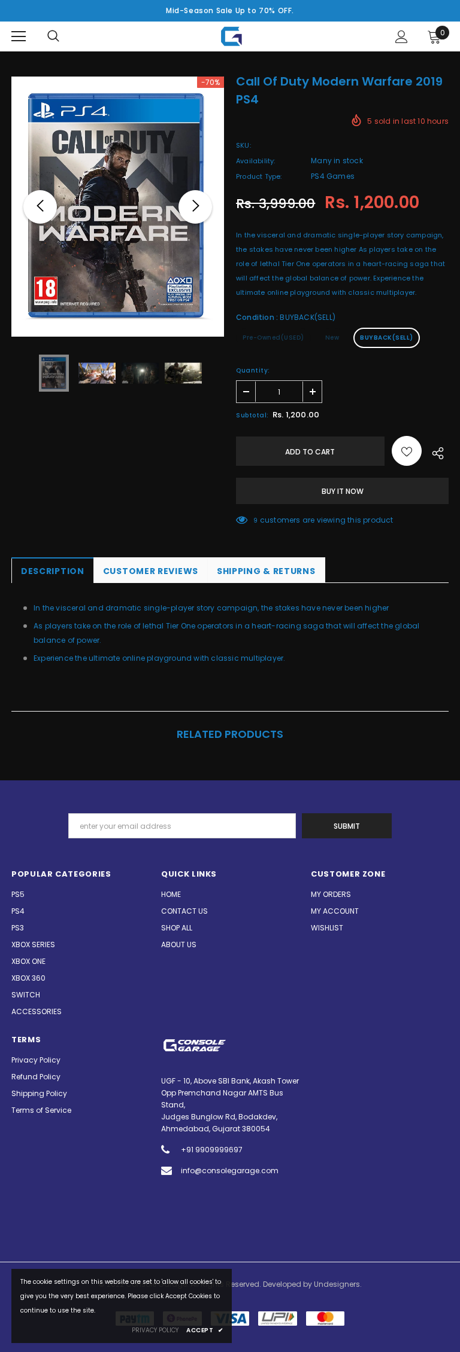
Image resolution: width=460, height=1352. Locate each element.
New (332, 337)
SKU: (243, 145)
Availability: (256, 161)
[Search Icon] (53, 36)
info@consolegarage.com (230, 1170)
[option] (117, 207)
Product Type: (259, 176)
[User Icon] (401, 36)
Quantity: (253, 370)
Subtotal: (252, 415)
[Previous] (40, 207)
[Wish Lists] (407, 451)
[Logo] (231, 36)
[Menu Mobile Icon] (18, 36)
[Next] (195, 207)
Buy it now (343, 491)
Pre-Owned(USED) (273, 337)
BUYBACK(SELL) (386, 337)
